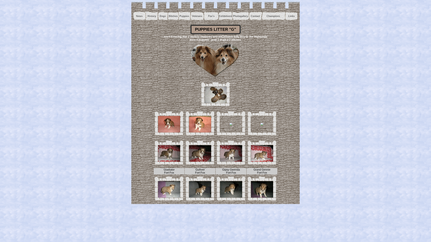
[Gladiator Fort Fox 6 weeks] (169, 196)
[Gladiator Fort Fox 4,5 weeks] (169, 160)
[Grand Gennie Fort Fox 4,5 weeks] (262, 160)
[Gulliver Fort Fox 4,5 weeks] (200, 160)
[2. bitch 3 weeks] (262, 124)
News (139, 16)
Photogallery (240, 16)
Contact (255, 16)
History (151, 16)
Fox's (211, 16)
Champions (273, 16)
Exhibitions (225, 16)
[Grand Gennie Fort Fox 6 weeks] (262, 196)
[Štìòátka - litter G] (216, 102)
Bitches (173, 16)
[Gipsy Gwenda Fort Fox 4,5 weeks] (231, 160)
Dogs (163, 16)
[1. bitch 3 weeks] (231, 124)
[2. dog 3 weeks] (200, 131)
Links (291, 16)
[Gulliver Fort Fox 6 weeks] (200, 196)
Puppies (184, 16)
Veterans (197, 16)
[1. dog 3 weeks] (169, 131)
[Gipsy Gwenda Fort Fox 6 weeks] (231, 196)
